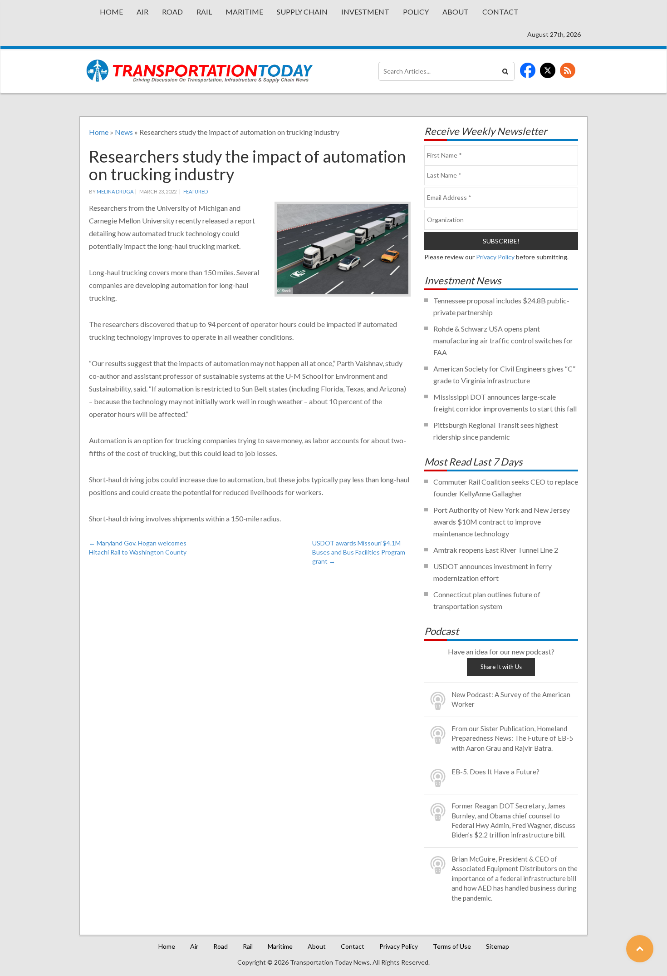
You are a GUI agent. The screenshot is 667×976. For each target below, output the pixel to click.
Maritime (244, 11)
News (124, 132)
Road (172, 11)
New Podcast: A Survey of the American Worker (510, 699)
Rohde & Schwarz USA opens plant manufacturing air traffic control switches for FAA (503, 340)
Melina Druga (115, 191)
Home (111, 11)
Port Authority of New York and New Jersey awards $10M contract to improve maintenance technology (501, 521)
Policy (416, 11)
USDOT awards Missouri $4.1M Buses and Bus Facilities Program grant (358, 552)
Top (639, 948)
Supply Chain (302, 11)
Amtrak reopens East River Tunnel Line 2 (495, 549)
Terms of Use (452, 946)
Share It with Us (501, 666)
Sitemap (497, 946)
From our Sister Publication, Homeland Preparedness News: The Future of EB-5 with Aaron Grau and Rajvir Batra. (512, 738)
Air (142, 11)
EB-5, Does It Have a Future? (495, 772)
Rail (204, 11)
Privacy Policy (495, 257)
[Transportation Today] (199, 71)
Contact (500, 11)
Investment (365, 11)
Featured (195, 191)
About (455, 11)
